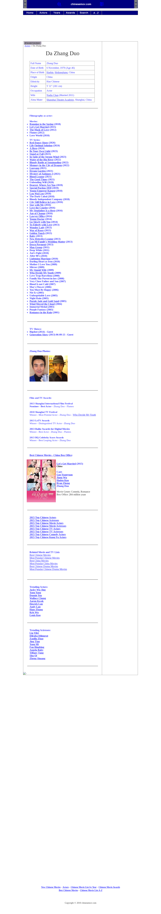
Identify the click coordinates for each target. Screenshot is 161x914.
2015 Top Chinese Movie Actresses (48, 526)
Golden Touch (37, 233)
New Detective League (41, 239)
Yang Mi (34, 644)
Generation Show (39, 334)
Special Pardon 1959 (40, 188)
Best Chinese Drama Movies (44, 566)
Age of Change (37, 213)
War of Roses (37, 230)
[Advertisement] (80, 30)
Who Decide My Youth (42, 272)
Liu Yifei (34, 633)
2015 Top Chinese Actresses (44, 520)
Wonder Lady (37, 227)
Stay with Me (37, 205)
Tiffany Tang (37, 652)
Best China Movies (39, 560)
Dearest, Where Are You (43, 185)
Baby (32, 236)
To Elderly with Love (41, 224)
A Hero (33, 148)
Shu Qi (33, 655)
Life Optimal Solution (41, 145)
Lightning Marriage (40, 258)
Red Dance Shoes (39, 142)
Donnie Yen (36, 595)
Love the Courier (39, 207)
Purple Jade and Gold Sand (44, 301)
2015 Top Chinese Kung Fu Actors (48, 537)
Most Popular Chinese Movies (45, 558)
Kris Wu (34, 612)
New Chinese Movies (51, 887)
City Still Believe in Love (43, 202)
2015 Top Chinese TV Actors (45, 528)
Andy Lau (35, 606)
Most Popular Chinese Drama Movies (48, 569)
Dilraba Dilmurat (39, 635)
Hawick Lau (36, 604)
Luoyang (34, 168)
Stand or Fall (37, 154)
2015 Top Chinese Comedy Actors (48, 534)
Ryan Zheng (63, 483)
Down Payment (38, 244)
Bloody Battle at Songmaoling (45, 162)
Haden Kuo (63, 480)
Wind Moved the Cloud (42, 304)
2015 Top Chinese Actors (43, 517)
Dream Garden (38, 171)
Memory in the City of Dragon (46, 165)
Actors (27, 46)
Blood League (37, 176)
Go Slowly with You (40, 222)
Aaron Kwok (37, 601)
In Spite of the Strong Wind (44, 156)
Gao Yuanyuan (65, 474)
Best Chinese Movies (40, 555)
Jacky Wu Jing (38, 589)
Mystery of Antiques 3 (41, 173)
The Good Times (38, 179)
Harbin (50, 72)
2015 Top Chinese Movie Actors (46, 523)
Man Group (36, 247)
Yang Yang (35, 592)
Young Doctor (37, 219)
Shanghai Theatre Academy (60, 99)
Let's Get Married (39, 127)
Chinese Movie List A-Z (91, 890)
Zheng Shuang (37, 658)
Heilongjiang (61, 72)
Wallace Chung (38, 598)
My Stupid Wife (38, 270)
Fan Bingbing (37, 647)
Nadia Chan (52, 95)
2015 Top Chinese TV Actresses (46, 531)
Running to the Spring (41, 124)
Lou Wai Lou (37, 193)
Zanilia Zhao (36, 638)
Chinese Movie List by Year (84, 887)
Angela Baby (36, 650)
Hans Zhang (36, 609)
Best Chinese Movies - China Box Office (51, 455)
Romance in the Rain (41, 312)
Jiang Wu (62, 477)
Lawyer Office (37, 216)
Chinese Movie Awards (109, 887)
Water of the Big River (42, 159)
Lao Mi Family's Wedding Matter (47, 241)
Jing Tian (35, 641)
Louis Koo (35, 615)
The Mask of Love (39, 129)
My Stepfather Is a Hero (42, 210)
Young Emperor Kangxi (42, 190)
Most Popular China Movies (44, 563)
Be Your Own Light (40, 151)
